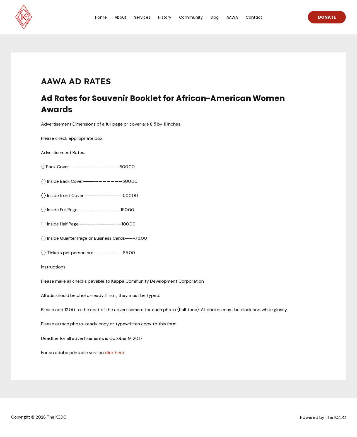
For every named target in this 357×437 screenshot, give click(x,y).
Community (191, 17)
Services (142, 17)
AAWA (232, 17)
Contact (254, 17)
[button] (327, 17)
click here (114, 353)
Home (101, 17)
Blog (215, 17)
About (120, 17)
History (164, 17)
